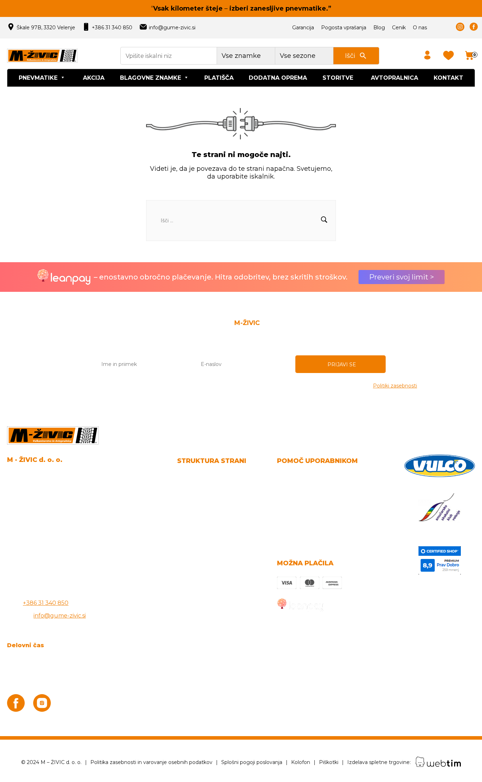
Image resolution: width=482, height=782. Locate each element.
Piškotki (328, 762)
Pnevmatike (38, 77)
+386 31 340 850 (112, 27)
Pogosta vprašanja (343, 27)
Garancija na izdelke (305, 489)
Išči (350, 56)
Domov (187, 477)
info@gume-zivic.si (172, 27)
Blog (379, 27)
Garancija (303, 27)
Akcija (93, 77)
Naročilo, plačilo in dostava (314, 477)
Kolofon (300, 762)
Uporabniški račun (303, 502)
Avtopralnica (394, 77)
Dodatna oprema (278, 77)
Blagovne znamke (150, 77)
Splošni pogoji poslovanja (212, 489)
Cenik (399, 27)
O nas (420, 27)
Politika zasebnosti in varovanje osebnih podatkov (151, 762)
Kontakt (448, 77)
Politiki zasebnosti (395, 386)
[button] (324, 220)
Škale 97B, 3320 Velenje (46, 27)
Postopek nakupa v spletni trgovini (326, 515)
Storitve (338, 77)
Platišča (219, 77)
